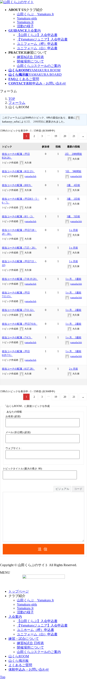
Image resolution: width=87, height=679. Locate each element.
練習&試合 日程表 (30, 57)
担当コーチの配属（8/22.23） (18, 171)
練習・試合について (23, 638)
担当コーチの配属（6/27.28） (18, 368)
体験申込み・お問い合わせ (28, 669)
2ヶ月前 (73, 368)
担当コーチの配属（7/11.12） (18, 310)
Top (2, 677)
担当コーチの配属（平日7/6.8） (19, 323)
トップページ (18, 591)
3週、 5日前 (73, 216)
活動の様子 (25, 26)
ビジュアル (62, 488)
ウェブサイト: (13, 448)
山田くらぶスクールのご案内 (39, 66)
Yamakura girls (27, 18)
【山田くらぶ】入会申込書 (37, 35)
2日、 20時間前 (34, 121)
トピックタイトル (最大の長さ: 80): (22, 468)
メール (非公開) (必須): (18, 432)
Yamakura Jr (25, 22)
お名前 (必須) (12, 416)
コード (78, 488)
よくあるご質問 (20, 665)
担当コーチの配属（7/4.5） (17, 337)
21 (74, 136)
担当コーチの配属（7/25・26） (19, 247)
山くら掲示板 (18, 660)
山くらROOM (18, 656)
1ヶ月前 (73, 230)
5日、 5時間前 (73, 171)
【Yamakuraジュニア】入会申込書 (42, 39)
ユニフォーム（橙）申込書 (37, 44)
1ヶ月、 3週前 (73, 337)
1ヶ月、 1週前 (73, 279)
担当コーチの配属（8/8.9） (17, 185)
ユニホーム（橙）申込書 (35, 630)
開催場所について (30, 61)
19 (55, 136)
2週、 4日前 (73, 185)
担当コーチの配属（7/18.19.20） (20, 279)
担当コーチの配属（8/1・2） (18, 216)
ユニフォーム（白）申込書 (37, 48)
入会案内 (15, 616)
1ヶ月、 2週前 (73, 310)
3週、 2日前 (73, 198)
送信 (43, 549)
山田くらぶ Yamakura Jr (35, 14)
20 (65, 136)
